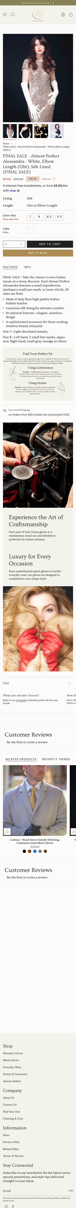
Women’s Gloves (13, 1053)
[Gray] (40, 851)
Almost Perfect (12, 1081)
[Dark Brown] (45, 851)
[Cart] (71, 15)
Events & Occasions (15, 1074)
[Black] (24, 851)
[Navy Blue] (35, 851)
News (6, 1135)
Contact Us (10, 1104)
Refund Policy (11, 1149)
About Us (8, 1097)
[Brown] (29, 851)
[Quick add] (7, 831)
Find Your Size (11, 1111)
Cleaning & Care (13, 1118)
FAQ (6, 683)
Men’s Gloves (11, 1060)
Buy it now (38, 253)
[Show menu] (4, 15)
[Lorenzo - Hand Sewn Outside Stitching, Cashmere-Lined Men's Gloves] (35, 800)
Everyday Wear (12, 1067)
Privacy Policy (11, 1142)
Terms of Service (13, 1156)
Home (6, 143)
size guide (21, 700)
